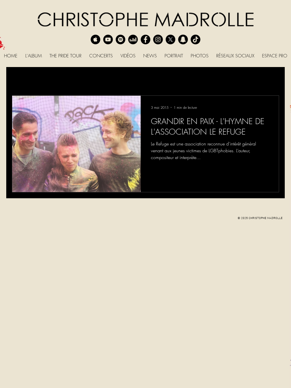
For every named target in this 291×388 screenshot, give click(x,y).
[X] (170, 39)
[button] (272, 79)
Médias (171, 78)
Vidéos (101, 78)
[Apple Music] (95, 39)
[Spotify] (120, 39)
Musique (145, 78)
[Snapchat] (183, 39)
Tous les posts (24, 78)
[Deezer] (133, 39)
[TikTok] (195, 39)
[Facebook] (145, 39)
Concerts (55, 78)
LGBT (78, 78)
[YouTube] (108, 39)
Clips (122, 78)
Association (200, 78)
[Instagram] (158, 39)
